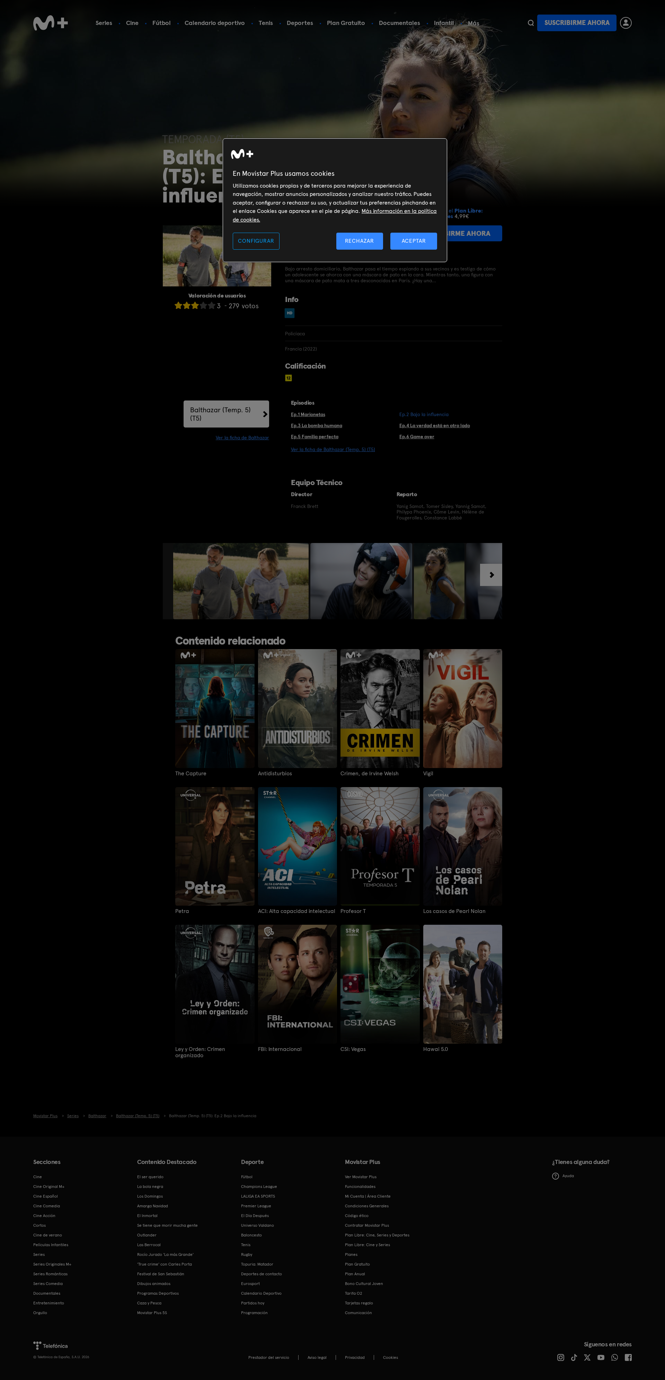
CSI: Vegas (353, 1049)
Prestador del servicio (268, 1357)
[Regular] (195, 305)
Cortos (39, 1225)
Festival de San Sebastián (160, 1273)
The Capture (190, 773)
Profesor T (353, 911)
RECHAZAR (359, 241)
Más (473, 23)
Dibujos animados (153, 1283)
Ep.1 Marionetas (308, 414)
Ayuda (568, 1175)
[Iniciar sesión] (626, 23)
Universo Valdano (257, 1225)
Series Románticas (50, 1273)
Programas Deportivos (158, 1293)
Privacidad (355, 1357)
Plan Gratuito (346, 22)
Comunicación (358, 1312)
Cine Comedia (46, 1206)
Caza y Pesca (149, 1303)
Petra (182, 911)
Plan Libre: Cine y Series (367, 1244)
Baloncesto (251, 1235)
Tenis (266, 22)
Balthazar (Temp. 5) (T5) (220, 414)
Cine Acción (44, 1215)
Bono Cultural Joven (364, 1283)
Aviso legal (317, 1357)
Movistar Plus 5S (152, 1312)
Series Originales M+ (52, 1264)
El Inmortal (147, 1215)
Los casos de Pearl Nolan (454, 911)
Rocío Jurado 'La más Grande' (165, 1254)
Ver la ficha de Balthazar (242, 437)
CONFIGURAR (256, 241)
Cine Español (45, 1196)
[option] (241, 581)
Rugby (246, 1254)
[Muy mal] (178, 305)
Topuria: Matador (257, 1264)
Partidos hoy (252, 1303)
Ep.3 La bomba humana (316, 425)
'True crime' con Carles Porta (164, 1264)
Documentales (399, 22)
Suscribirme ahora (577, 23)
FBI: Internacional (280, 1049)
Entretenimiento (48, 1303)
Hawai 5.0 (435, 1049)
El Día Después (255, 1215)
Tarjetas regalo (359, 1303)
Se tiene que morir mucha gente (167, 1225)
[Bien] (203, 305)
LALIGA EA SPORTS (258, 1196)
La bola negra (150, 1186)
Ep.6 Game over (416, 436)
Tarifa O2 (353, 1293)
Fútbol (161, 22)
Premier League (256, 1206)
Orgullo (40, 1312)
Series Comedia (48, 1283)
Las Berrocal (149, 1244)
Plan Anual (355, 1273)
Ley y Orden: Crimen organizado (200, 1052)
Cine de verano (47, 1235)
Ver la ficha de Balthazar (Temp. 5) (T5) (333, 449)
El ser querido (150, 1176)
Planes (351, 1254)
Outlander (147, 1235)
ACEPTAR (414, 241)
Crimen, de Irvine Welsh (369, 773)
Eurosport (250, 1283)
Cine (132, 22)
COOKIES (390, 1357)
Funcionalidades (360, 1186)
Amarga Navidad (152, 1206)
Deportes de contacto (261, 1273)
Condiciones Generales (367, 1206)
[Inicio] (50, 23)
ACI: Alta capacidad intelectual (296, 911)
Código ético (357, 1215)
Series (104, 22)
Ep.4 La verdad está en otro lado (434, 425)
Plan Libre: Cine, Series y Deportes (377, 1235)
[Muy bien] (211, 305)
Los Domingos (150, 1196)
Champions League (259, 1186)
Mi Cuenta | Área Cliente (368, 1196)
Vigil (428, 773)
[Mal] (186, 305)
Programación (254, 1312)
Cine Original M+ (48, 1186)
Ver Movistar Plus (360, 1176)
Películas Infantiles (50, 1244)
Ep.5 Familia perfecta (314, 436)
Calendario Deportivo (261, 1293)
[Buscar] (531, 23)
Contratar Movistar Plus (367, 1225)
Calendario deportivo (215, 22)
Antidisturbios (275, 773)
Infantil (444, 22)
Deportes (300, 22)
